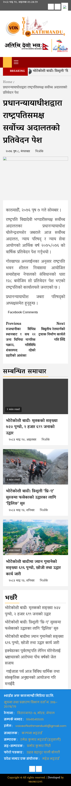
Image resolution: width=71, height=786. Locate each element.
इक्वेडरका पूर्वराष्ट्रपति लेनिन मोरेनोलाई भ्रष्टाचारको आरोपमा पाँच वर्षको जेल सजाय (33, 657)
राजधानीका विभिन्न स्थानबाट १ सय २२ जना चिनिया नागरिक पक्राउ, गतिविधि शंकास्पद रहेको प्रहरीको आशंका (21, 340)
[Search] (65, 62)
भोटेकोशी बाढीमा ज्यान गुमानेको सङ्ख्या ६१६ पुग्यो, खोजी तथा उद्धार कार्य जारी (33, 568)
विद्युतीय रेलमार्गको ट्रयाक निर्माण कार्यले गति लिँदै (51, 332)
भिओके (39, 151)
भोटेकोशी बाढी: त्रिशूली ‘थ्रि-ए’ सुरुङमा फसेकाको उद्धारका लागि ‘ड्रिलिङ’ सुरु (31, 497)
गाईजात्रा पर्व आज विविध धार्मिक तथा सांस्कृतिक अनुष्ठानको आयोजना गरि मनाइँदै (32, 678)
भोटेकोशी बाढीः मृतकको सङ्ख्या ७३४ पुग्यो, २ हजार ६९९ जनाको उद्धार (32, 427)
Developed (54, 777)
